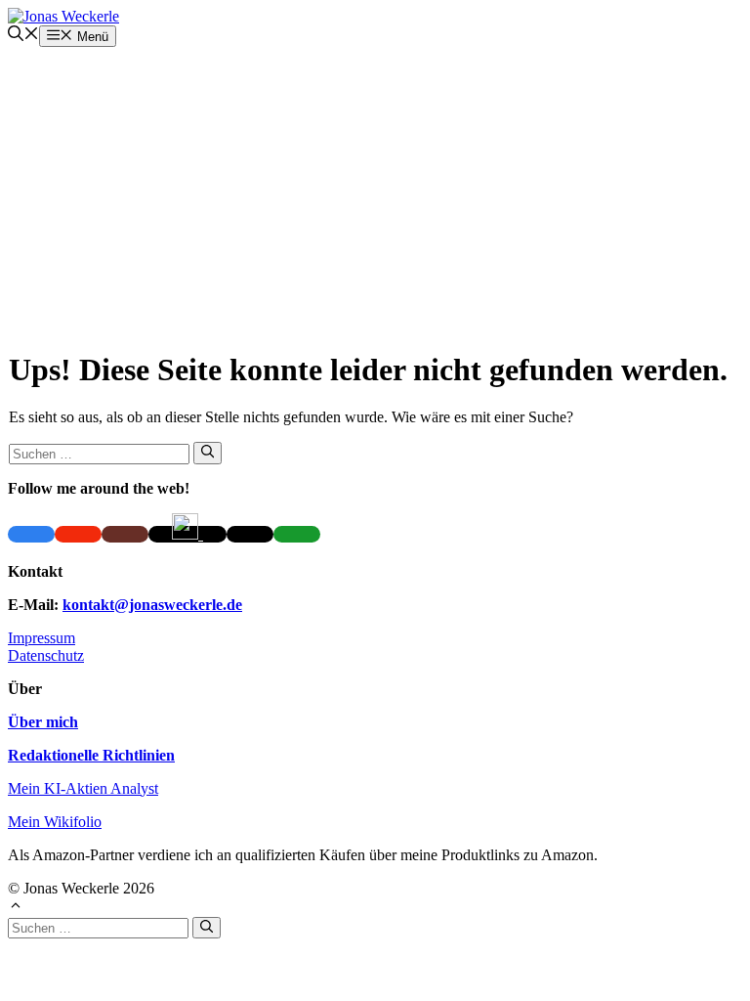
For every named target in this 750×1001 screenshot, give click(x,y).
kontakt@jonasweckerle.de (152, 604)
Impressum (41, 638)
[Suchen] (207, 452)
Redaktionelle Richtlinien (91, 755)
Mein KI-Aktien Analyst (83, 788)
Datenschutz (46, 655)
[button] (23, 35)
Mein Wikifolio (55, 821)
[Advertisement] (375, 193)
